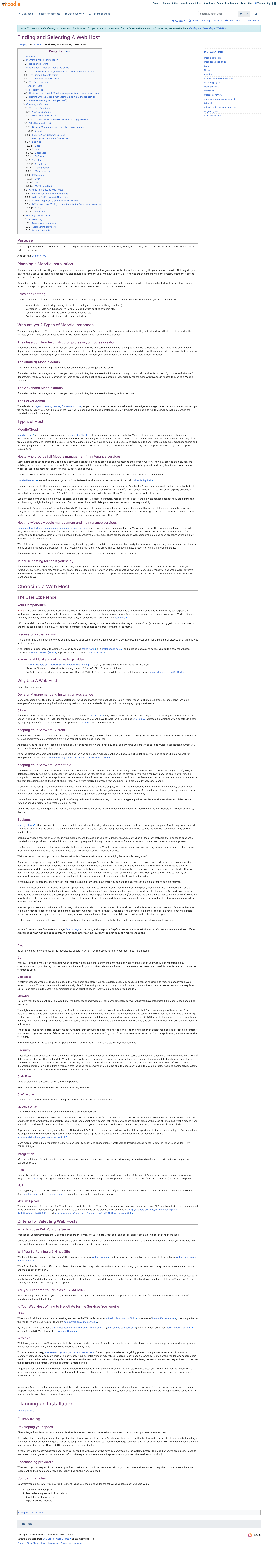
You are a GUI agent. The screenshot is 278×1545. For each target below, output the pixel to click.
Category (23, 1512)
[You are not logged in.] (257, 14)
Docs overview (76, 13)
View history (253, 20)
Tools (29, 1523)
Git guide (208, 103)
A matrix (22, 610)
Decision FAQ (39, 255)
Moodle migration (212, 115)
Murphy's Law (25, 825)
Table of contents (50, 13)
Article (195, 20)
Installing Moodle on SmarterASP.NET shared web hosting (57, 664)
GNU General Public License (56, 1538)
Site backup (72, 929)
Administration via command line (220, 107)
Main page (27, 13)
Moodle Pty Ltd (80, 435)
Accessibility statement (72, 1543)
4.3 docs (178, 21)
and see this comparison (120, 1327)
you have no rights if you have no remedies (68, 1352)
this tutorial (95, 715)
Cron (206, 66)
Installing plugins (212, 82)
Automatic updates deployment (219, 99)
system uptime (100, 1257)
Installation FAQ (211, 86)
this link (85, 722)
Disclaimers (53, 1543)
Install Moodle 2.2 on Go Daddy (167, 672)
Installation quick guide (215, 62)
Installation (38, 44)
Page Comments (214, 20)
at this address (94, 652)
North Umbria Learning (178, 1327)
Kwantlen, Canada (66, 1331)
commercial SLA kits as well (79, 1321)
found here (88, 648)
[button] (274, 3)
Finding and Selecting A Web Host (208, 28)
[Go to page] (241, 13)
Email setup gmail (53, 1193)
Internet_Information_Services (218, 78)
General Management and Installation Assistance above (79, 757)
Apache (208, 74)
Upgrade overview (213, 95)
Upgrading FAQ (211, 111)
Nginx (207, 70)
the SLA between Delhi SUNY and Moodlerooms (76, 1327)
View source (234, 20)
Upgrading (209, 90)
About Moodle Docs (36, 1543)
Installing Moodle (212, 58)
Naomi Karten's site (163, 1318)
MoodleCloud (24, 435)
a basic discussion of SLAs (121, 1318)
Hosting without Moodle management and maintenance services (52, 528)
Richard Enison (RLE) (42, 652)
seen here (120, 617)
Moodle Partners (26, 480)
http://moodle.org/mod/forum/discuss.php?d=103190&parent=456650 (93, 1213)
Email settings (30, 1193)
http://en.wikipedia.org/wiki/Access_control (41, 1137)
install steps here (111, 648)
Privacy (20, 1543)
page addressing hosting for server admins (57, 406)
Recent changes (101, 13)
